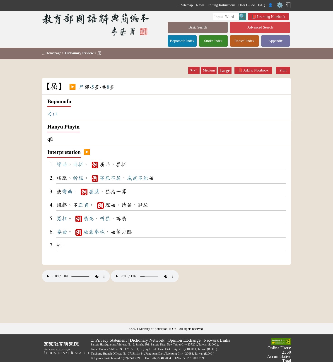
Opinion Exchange (184, 340)
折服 (78, 178)
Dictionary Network (147, 340)
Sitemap (187, 5)
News (200, 5)
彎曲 (61, 164)
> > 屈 (71, 53)
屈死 (88, 218)
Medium (209, 70)
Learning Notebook (271, 17)
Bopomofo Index (182, 41)
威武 (132, 178)
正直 (83, 205)
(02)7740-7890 (132, 358)
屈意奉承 (94, 232)
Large (225, 70)
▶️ (72, 87)
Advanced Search (260, 27)
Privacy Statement (111, 340)
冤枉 (61, 218)
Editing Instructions (221, 5)
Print (283, 70)
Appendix (275, 41)
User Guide (246, 5)
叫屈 (104, 218)
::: (177, 5)
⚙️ (279, 5)
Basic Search (197, 27)
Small (193, 70)
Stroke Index (213, 41)
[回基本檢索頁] (96, 24)
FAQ (261, 5)
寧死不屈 (110, 178)
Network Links (217, 340)
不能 (143, 178)
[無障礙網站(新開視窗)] (281, 342)
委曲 (61, 232)
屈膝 (94, 191)
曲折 (78, 164)
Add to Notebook (255, 70)
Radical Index (244, 41)
